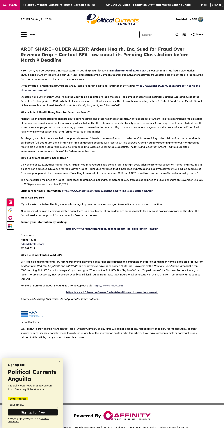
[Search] (177, 34)
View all (216, 4)
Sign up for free (33, 412)
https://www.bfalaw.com (108, 285)
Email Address (17, 398)
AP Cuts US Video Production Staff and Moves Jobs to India (148, 5)
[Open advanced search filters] (184, 34)
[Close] (59, 361)
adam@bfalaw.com (32, 244)
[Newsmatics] (10, 225)
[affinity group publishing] (10, 218)
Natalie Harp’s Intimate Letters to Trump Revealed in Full (55, 5)
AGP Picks (10, 4)
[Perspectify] (10, 210)
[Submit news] (10, 202)
